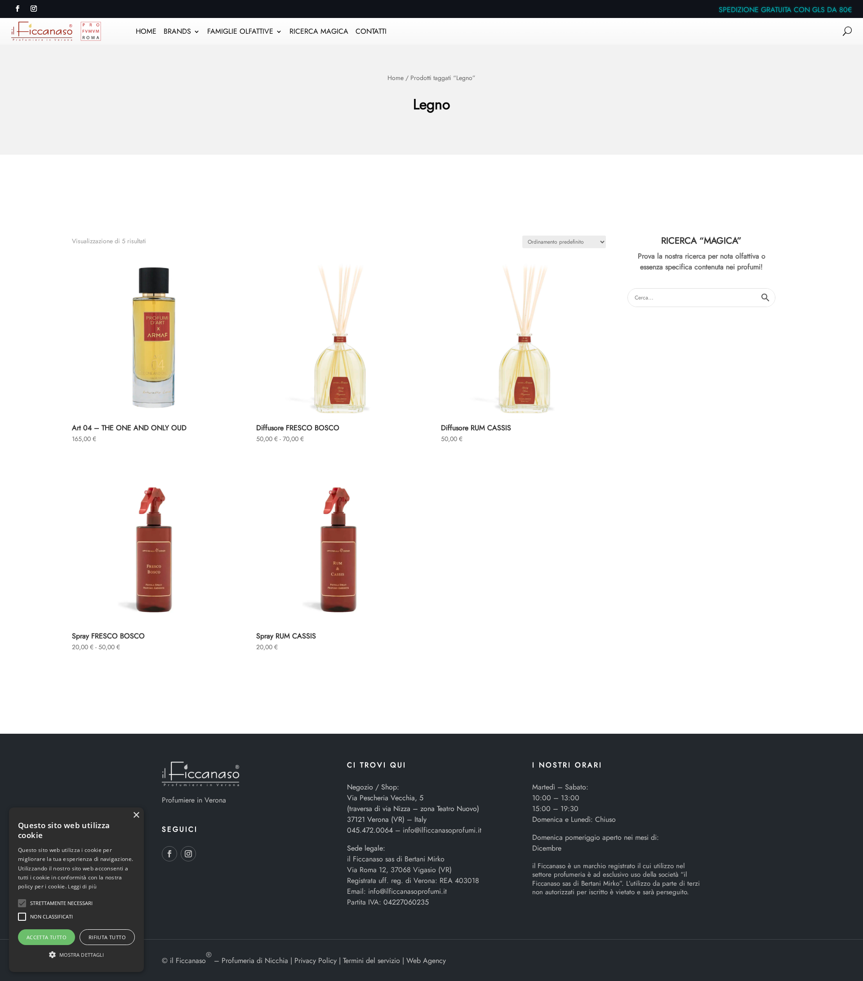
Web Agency (426, 960)
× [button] (136, 815)
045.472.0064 (370, 830)
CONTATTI (371, 32)
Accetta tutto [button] (47, 937)
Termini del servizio (371, 960)
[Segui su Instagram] (33, 8)
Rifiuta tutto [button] (107, 937)
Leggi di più (82, 886)
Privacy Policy (315, 960)
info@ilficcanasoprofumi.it (442, 830)
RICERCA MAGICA (318, 32)
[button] (22, 903)
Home (395, 77)
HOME (146, 32)
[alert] (76, 889)
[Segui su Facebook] (17, 8)
